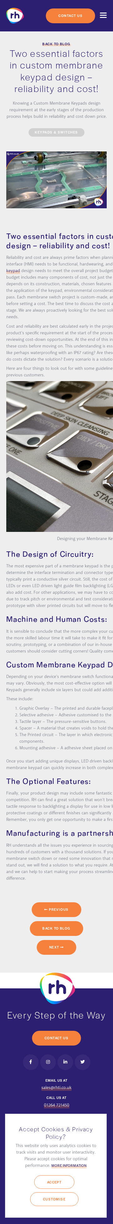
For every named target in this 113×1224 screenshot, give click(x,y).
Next (54, 947)
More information (69, 1165)
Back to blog (56, 43)
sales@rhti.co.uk (56, 1088)
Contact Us (70, 15)
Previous (58, 909)
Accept (54, 1182)
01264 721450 (56, 1105)
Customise (54, 1199)
